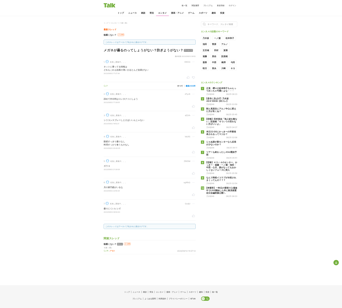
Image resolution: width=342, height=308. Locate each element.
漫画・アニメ (177, 12)
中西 (214, 62)
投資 (222, 12)
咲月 (205, 68)
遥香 (205, 62)
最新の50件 (191, 86)
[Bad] (193, 78)
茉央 (214, 68)
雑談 (143, 12)
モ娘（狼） (108, 248)
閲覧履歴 (195, 5)
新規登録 (220, 5)
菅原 (214, 44)
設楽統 (224, 56)
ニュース (132, 12)
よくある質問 (150, 298)
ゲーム (191, 12)
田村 (216, 50)
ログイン (232, 5)
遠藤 (205, 56)
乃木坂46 (210, 94)
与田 (233, 62)
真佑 (214, 56)
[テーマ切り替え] (205, 299)
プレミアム (208, 5)
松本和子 (230, 38)
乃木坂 (206, 38)
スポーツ (203, 12)
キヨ (233, 68)
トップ (121, 12)
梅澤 (223, 62)
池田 (205, 44)
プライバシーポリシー (178, 298)
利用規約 (162, 298)
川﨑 (223, 68)
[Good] (188, 78)
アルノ (224, 44)
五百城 (206, 50)
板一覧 (184, 5)
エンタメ (162, 12)
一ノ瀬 (217, 38)
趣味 (214, 12)
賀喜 (226, 50)
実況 (152, 12)
